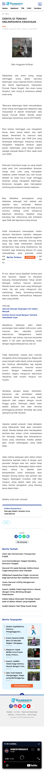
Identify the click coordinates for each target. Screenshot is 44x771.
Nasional (14, 8)
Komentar (23, 542)
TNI (22, 8)
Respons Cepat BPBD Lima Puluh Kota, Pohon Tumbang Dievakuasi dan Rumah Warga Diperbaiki (14, 652)
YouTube (30, 709)
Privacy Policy (21, 715)
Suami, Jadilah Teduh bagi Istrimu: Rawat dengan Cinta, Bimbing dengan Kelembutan (16, 664)
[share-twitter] (20, 536)
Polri (29, 8)
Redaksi (9, 712)
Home (5, 8)
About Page (33, 706)
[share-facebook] (16, 536)
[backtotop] (22, 695)
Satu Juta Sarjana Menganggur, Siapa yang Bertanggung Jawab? (15, 675)
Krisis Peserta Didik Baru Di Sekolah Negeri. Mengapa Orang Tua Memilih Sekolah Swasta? (15, 640)
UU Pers (17, 712)
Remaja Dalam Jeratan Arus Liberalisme (17, 512)
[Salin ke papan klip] (28, 536)
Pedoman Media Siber (29, 712)
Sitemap (11, 715)
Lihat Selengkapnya (21, 686)
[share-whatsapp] (24, 536)
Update (30, 257)
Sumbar (37, 8)
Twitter (25, 709)
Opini (6, 522)
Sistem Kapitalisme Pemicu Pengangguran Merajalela (15, 629)
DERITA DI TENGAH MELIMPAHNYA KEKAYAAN (19, 20)
